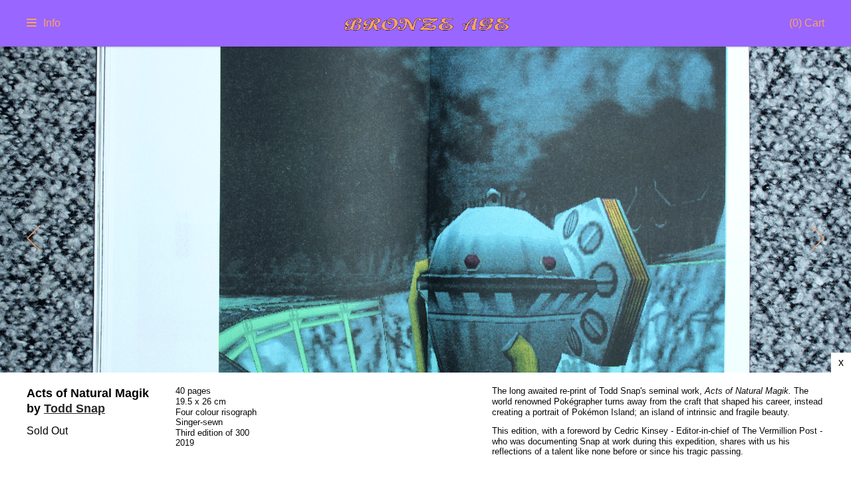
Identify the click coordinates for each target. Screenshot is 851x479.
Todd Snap (74, 408)
